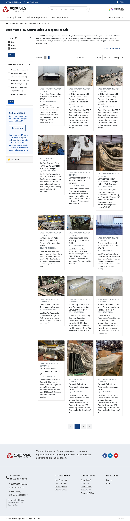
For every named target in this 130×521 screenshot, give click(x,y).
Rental (13, 48)
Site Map (120, 518)
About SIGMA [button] (114, 17)
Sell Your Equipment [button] (37, 17)
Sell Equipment (61, 483)
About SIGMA (86, 480)
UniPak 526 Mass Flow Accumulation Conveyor (50, 306)
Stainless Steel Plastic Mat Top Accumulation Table (79, 240)
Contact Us (85, 483)
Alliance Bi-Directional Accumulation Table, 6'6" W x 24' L (108, 245)
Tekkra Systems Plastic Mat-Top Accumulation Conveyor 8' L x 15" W (79, 307)
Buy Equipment (61, 480)
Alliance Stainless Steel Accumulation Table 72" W (50, 371)
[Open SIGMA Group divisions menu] (118, 9)
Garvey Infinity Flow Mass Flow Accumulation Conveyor (80, 180)
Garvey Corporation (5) (19, 70)
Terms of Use (86, 490)
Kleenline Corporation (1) (20, 80)
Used (13, 45)
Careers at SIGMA (87, 493)
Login (108, 483)
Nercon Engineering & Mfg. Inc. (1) (21, 87)
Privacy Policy (86, 487)
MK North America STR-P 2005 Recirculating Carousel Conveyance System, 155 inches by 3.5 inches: (79, 99)
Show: (99, 58)
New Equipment (61, 490)
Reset (11, 55)
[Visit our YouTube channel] (116, 455)
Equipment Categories (18, 23)
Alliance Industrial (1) (19, 77)
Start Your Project (112, 48)
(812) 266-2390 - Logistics (18, 484)
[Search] (87, 9)
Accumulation (44, 23)
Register (109, 480)
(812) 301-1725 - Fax (16, 487)
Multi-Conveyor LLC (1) (19, 84)
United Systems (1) (18, 94)
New (12, 42)
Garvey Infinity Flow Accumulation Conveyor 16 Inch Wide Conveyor (108, 181)
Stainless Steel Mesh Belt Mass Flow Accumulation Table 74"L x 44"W (109, 307)
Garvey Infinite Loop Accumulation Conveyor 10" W (79, 387)
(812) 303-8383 (18, 478)
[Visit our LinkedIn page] (110, 455)
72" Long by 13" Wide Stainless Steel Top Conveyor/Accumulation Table (50, 241)
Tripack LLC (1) (17, 91)
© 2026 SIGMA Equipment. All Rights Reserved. (24, 518)
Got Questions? (16, 476)
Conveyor (32, 23)
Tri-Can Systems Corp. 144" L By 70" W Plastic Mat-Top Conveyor (50, 166)
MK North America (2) (19, 73)
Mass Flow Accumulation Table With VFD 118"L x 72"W (50, 96)
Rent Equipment (60, 17)
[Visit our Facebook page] (104, 455)
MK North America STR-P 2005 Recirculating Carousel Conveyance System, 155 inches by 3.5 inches (108, 99)
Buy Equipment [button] (15, 17)
